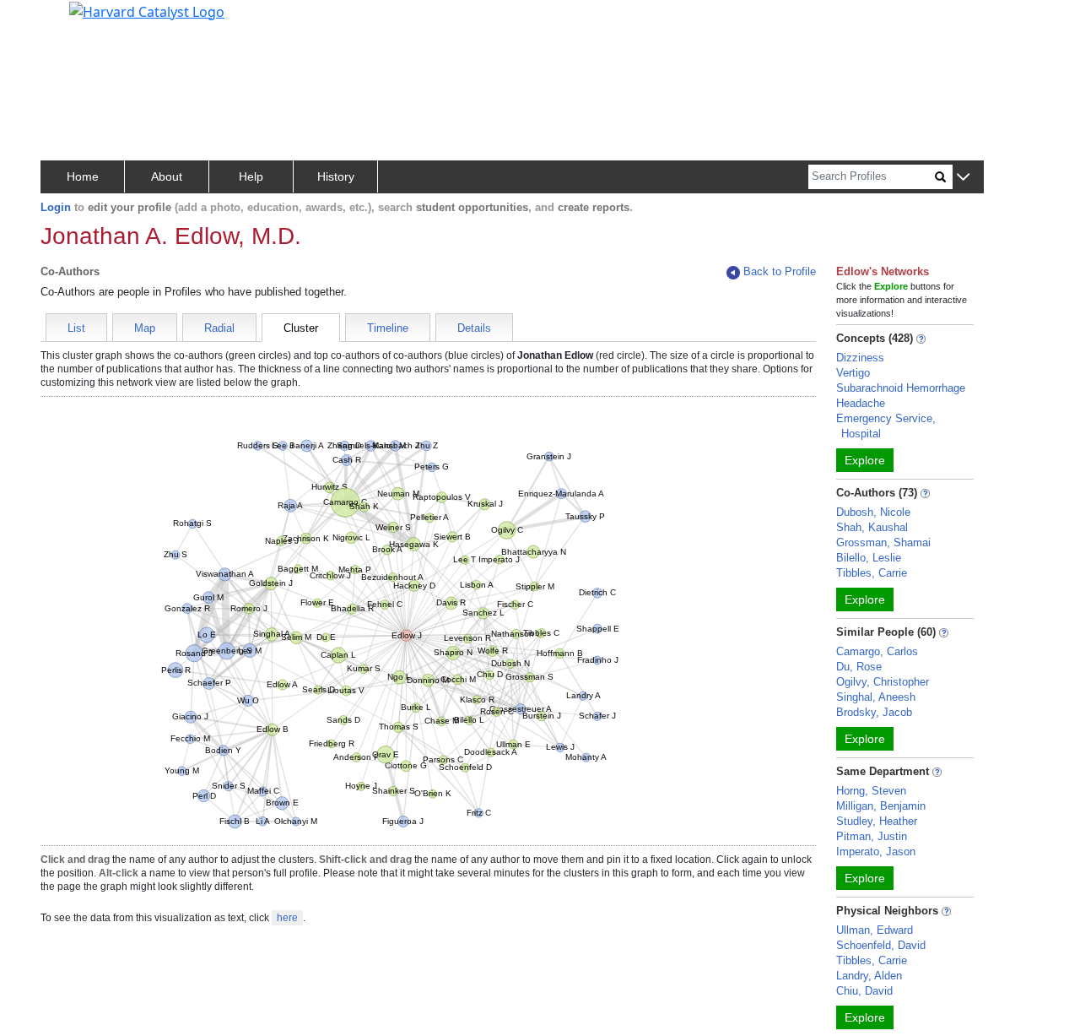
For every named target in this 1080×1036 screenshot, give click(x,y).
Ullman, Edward (874, 930)
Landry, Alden (869, 975)
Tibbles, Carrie (871, 573)
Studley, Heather (876, 821)
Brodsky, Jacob (874, 712)
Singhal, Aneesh (875, 697)
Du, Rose (859, 666)
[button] (963, 177)
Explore (865, 460)
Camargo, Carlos (877, 651)
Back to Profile (779, 271)
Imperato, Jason (875, 851)
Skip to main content (70, 20)
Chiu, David (864, 990)
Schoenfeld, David (881, 945)
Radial (219, 328)
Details (474, 328)
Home (83, 176)
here (287, 918)
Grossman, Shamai (883, 542)
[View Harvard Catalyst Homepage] (146, 10)
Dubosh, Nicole (873, 512)
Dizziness (860, 357)
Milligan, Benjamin (881, 806)
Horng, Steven (871, 790)
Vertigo (853, 372)
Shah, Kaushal (872, 527)
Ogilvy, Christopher (882, 681)
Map (144, 328)
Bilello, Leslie (868, 557)
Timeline (387, 328)
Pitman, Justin (871, 836)
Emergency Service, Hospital (886, 426)
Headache (860, 403)
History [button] (335, 176)
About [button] (166, 176)
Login (55, 207)
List (76, 328)
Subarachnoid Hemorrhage (900, 388)
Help (251, 176)
